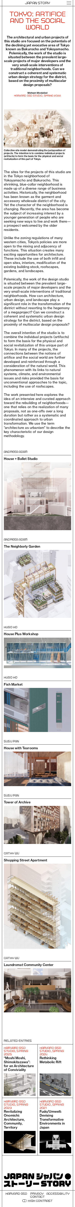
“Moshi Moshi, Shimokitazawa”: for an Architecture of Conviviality (19, 1064)
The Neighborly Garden (22, 546)
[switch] (24, 1200)
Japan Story (37, 2)
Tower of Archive (17, 802)
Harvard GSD (16, 1193)
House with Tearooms (21, 748)
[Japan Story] (37, 1180)
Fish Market (13, 684)
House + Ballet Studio (21, 459)
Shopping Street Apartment (25, 860)
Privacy (36, 1193)
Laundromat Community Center (29, 965)
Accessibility (58, 1193)
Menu (69, 3)
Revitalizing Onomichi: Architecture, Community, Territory (14, 1119)
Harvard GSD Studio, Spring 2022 (37, 96)
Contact (37, 1196)
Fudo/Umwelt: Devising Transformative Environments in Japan (52, 1119)
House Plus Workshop (21, 634)
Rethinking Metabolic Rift (50, 1060)
